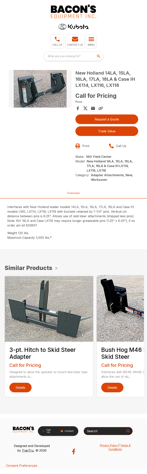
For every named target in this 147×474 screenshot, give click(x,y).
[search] (99, 56)
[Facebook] (73, 451)
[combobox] (73, 56)
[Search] (128, 431)
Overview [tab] (73, 193)
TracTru (27, 450)
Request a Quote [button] (107, 119)
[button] (57, 41)
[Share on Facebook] (77, 108)
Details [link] (20, 387)
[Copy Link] (100, 108)
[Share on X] (85, 108)
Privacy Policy (109, 445)
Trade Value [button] (106, 131)
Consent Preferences (21, 465)
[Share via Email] (93, 108)
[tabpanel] (40, 89)
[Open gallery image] (40, 89)
